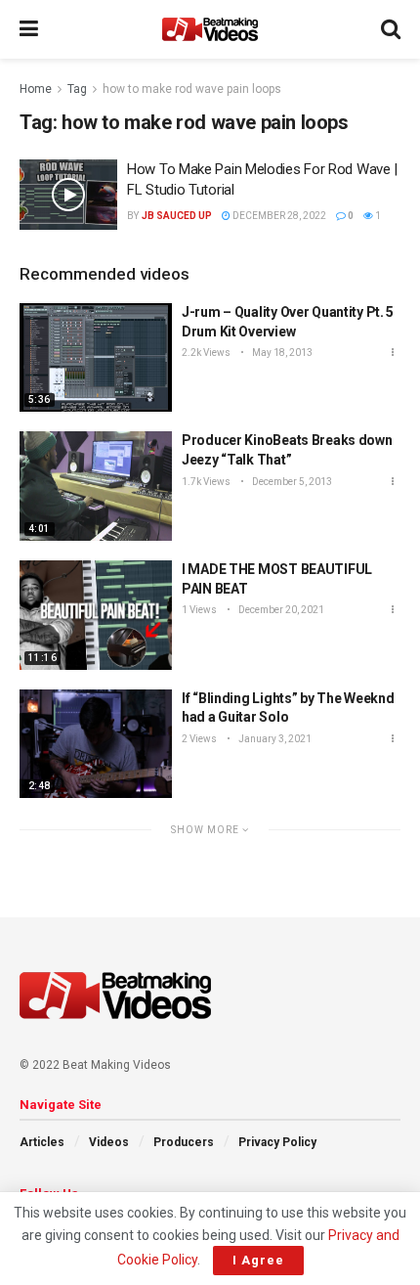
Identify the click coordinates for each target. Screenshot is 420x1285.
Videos (109, 1142)
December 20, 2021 (280, 609)
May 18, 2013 (281, 352)
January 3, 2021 (274, 738)
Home (36, 89)
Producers (183, 1142)
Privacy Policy (277, 1142)
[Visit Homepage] (210, 29)
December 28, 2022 (278, 215)
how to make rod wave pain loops (192, 89)
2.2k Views (206, 352)
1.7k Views (206, 481)
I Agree (258, 1260)
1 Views (199, 609)
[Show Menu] (29, 29)
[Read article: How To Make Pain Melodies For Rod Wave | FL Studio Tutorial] (68, 194)
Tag (77, 89)
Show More (206, 829)
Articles (42, 1142)
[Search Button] (390, 29)
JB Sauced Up (177, 215)
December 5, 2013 (291, 481)
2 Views (199, 738)
